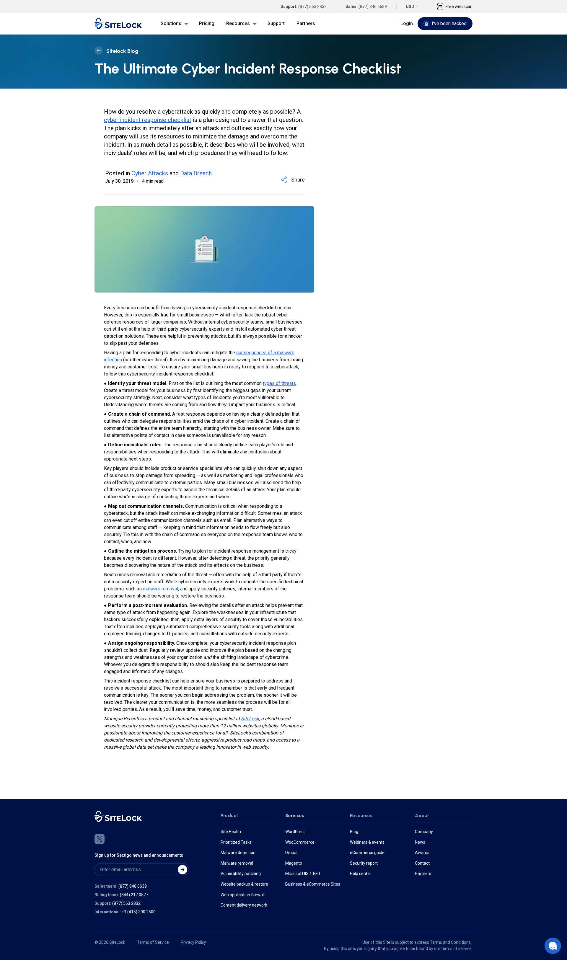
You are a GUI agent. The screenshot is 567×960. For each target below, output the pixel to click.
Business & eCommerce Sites (312, 884)
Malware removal (237, 863)
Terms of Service (153, 942)
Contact (422, 863)
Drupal (291, 852)
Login (406, 23)
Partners (423, 873)
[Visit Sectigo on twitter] (99, 839)
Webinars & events (367, 842)
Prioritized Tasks (236, 842)
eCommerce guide (367, 852)
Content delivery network (244, 905)
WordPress (295, 831)
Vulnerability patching (241, 873)
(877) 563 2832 (312, 6)
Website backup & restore (244, 884)
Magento (293, 863)
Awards (422, 852)
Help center (360, 873)
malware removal (160, 589)
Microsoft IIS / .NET (303, 873)
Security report (364, 863)
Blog (354, 831)
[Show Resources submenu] (253, 23)
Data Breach (196, 173)
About (422, 815)
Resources (361, 815)
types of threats (279, 383)
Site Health (231, 831)
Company (424, 831)
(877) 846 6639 (373, 6)
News (420, 842)
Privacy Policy (193, 942)
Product (229, 815)
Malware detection (238, 852)
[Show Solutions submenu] (185, 23)
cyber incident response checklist (147, 119)
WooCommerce (300, 842)
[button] (553, 946)
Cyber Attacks (149, 173)
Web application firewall (243, 894)
